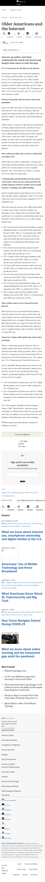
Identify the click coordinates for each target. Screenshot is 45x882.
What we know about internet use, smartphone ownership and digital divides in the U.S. (22, 535)
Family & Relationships (11, 767)
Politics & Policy (8, 735)
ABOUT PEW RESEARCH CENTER (12, 843)
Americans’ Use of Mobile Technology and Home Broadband (19, 567)
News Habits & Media (10, 786)
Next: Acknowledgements (22, 434)
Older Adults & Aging (17, 493)
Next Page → (22, 446)
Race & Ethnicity (8, 750)
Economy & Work (8, 772)
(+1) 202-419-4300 (8, 728)
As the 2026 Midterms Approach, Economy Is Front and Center (20, 678)
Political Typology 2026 (15, 670)
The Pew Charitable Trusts (18, 857)
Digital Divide (6, 493)
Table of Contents (9, 50)
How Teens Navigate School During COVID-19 (21, 622)
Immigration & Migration (11, 745)
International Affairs (9, 740)
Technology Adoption (8, 496)
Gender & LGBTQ (8, 764)
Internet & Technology (10, 781)
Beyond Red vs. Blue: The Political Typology (20, 704)
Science (5, 776)
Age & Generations (9, 759)
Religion (5, 754)
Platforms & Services (31, 493)
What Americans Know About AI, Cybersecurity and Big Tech (22, 597)
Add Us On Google (17, 42)
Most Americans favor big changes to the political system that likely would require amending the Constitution (23, 687)
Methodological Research (11, 791)
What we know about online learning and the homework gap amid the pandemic (21, 652)
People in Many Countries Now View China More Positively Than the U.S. (21, 696)
